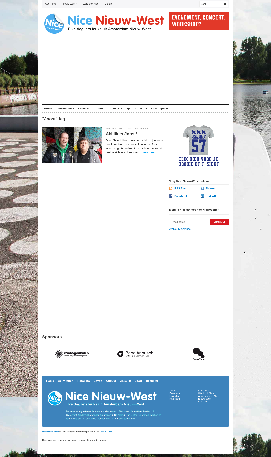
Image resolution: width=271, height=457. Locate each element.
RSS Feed (180, 188)
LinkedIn (212, 196)
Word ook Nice (91, 3)
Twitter (210, 188)
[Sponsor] (74, 364)
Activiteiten (64, 108)
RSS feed (174, 398)
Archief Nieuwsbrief (180, 229)
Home (48, 108)
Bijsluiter (152, 380)
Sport (130, 108)
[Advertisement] (135, 70)
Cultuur (98, 108)
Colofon (109, 3)
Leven (82, 108)
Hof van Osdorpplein (154, 108)
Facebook (181, 196)
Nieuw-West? (69, 3)
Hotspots (83, 380)
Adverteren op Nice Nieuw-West (208, 397)
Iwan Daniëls (141, 128)
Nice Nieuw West (50, 431)
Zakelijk (114, 108)
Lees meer (148, 152)
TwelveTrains (106, 431)
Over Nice (50, 3)
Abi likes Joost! (121, 134)
